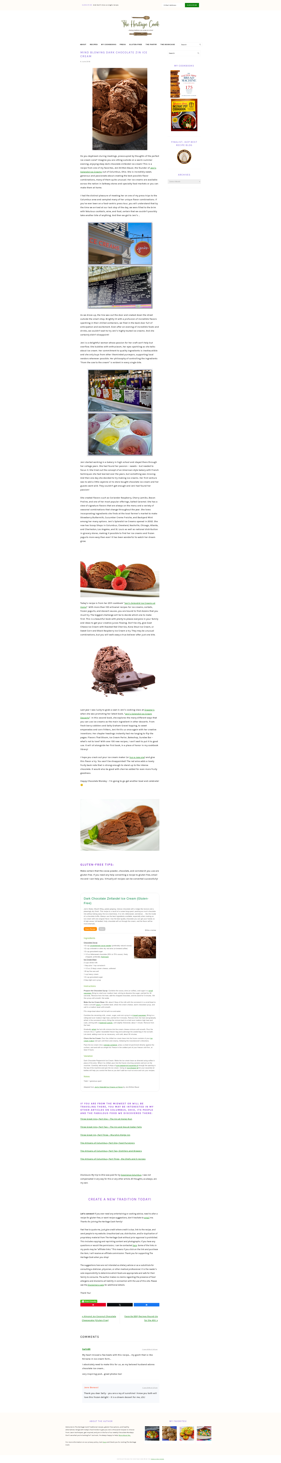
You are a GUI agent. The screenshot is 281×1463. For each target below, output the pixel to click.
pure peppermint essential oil (127, 1065)
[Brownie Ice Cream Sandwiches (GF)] (204, 1433)
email (147, 1217)
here (135, 1245)
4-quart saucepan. (139, 1015)
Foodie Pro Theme (157, 1459)
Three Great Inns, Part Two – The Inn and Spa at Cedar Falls (111, 1127)
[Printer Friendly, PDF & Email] (88, 1301)
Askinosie (105, 957)
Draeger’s (149, 710)
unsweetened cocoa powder (100, 945)
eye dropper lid (132, 1068)
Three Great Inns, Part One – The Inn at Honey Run (106, 1119)
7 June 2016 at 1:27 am (150, 1388)
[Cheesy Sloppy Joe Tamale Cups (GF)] (187, 1433)
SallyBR (86, 1349)
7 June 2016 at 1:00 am (150, 1349)
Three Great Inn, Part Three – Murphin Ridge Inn (105, 1135)
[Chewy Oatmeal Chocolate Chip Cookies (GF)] (169, 1433)
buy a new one (137, 757)
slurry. (98, 1004)
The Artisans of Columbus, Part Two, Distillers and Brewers (111, 1151)
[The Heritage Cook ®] (140, 36)
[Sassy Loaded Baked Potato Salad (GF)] (152, 1433)
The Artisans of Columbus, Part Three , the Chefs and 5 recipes (113, 1159)
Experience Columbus (131, 1175)
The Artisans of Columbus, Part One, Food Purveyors (107, 1143)
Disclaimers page (96, 1285)
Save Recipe (90, 929)
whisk (94, 1029)
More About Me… (125, 1435)
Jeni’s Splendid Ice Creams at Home (109, 1087)
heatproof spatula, (106, 1022)
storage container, (111, 1045)
